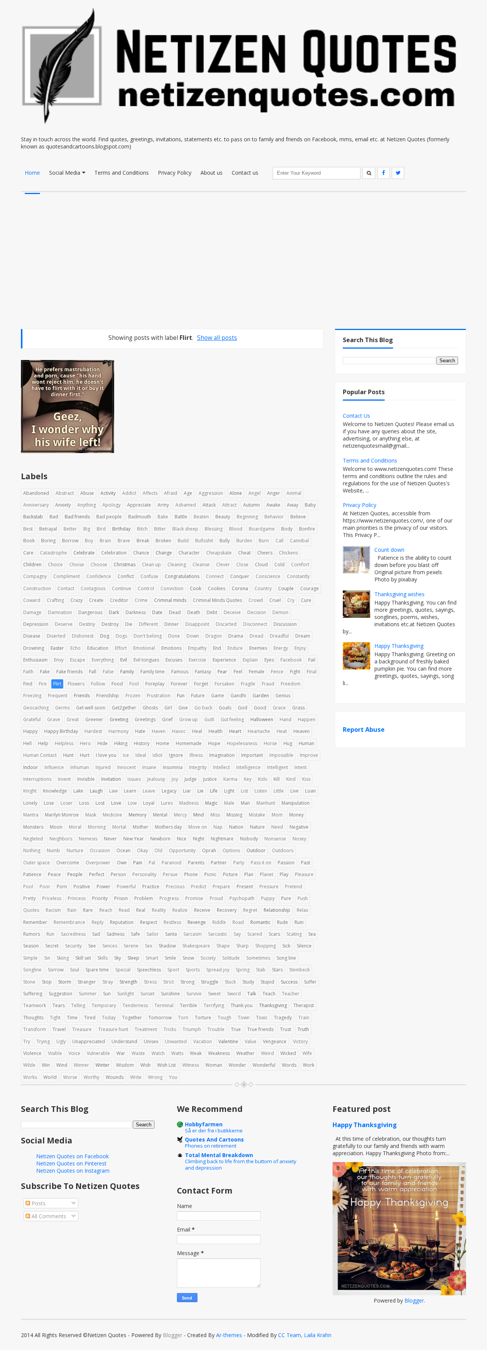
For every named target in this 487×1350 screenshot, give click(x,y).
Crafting (55, 600)
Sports (193, 969)
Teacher (290, 993)
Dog (104, 636)
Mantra (30, 815)
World (50, 1077)
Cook (195, 588)
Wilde (29, 1065)
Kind (291, 779)
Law (113, 791)
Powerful (126, 886)
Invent (64, 779)
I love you (106, 755)
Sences (109, 946)
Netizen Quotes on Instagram (73, 1170)
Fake (45, 671)
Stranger (87, 982)
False (108, 671)
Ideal (140, 755)
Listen (261, 791)
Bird (101, 529)
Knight (30, 791)
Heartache (259, 731)
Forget (201, 684)
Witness (190, 1065)
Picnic (210, 874)
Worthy (91, 1077)
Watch (158, 1053)
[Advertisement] (243, 249)
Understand (124, 1041)
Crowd (255, 600)
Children (32, 564)
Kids (262, 779)
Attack (209, 505)
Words (289, 1065)
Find (27, 684)
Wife (307, 1053)
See (92, 946)
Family (127, 671)
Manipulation (296, 803)
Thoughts (33, 1017)
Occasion (100, 850)
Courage (309, 588)
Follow (98, 684)
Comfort (300, 564)
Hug (287, 743)
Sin (47, 958)
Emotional (144, 648)
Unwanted (176, 1041)
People (75, 874)
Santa (171, 934)
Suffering (32, 993)
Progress (169, 898)
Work (308, 1065)
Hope (214, 743)
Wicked (288, 1053)
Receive (202, 910)
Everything (103, 660)
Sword (234, 993)
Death (193, 612)
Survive (194, 993)
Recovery (227, 910)
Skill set (83, 958)
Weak (196, 1053)
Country (263, 588)
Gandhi (238, 695)
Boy (89, 540)
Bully (225, 540)
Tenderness (135, 1005)
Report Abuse (364, 729)
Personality (144, 874)
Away (292, 505)
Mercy (180, 815)
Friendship (107, 695)
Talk (251, 993)
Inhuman (79, 767)
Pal (152, 862)
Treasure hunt (113, 1029)
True (236, 1029)
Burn (264, 540)
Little (279, 791)
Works (30, 1077)
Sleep (133, 958)
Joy (175, 779)
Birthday (121, 529)
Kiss (306, 779)
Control (146, 588)
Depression (35, 624)
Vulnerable (98, 1053)
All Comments (48, 1216)
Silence (304, 946)
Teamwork (34, 1005)
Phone (191, 874)
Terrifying (214, 1005)
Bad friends (77, 516)
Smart (152, 958)
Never (110, 838)
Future (198, 695)
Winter (102, 1065)
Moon (56, 827)
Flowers (76, 684)
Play (284, 874)
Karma (230, 779)
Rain (71, 910)
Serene (131, 946)
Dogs (121, 636)
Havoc (179, 731)
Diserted (56, 636)
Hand (285, 719)
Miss (215, 815)
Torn (183, 1017)
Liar (187, 791)
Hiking (120, 743)
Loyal (148, 803)
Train (303, 1017)
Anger (273, 493)
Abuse (87, 493)
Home (32, 172)
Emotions (171, 648)
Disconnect (255, 624)
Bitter (160, 529)
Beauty (222, 516)
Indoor (30, 767)
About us (212, 172)
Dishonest (83, 636)
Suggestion (60, 993)
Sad (96, 934)
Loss (84, 803)
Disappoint (197, 624)
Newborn (160, 838)
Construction (37, 588)
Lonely (30, 803)
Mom (277, 815)
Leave (149, 791)
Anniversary (36, 505)
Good (260, 707)
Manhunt (265, 803)
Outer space (36, 862)
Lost (100, 803)
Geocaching (36, 707)
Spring (243, 969)
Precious (175, 886)
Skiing (63, 958)
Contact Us (356, 415)
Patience (32, 874)
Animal (293, 493)
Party (238, 862)
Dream (302, 636)
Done (174, 636)
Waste (138, 1053)
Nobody (249, 838)
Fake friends (69, 671)
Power (103, 886)
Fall (92, 671)
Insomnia (173, 767)
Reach (105, 910)
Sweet (214, 993)
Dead (175, 612)
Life (214, 791)
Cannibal (299, 540)
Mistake (257, 815)
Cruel (275, 600)
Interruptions (37, 779)
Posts (38, 1203)
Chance (141, 552)
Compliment (66, 576)
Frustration (158, 695)
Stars (277, 969)
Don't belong (148, 636)
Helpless (64, 743)
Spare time (97, 969)
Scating (294, 934)
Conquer (239, 576)
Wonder (237, 1065)
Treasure (82, 1029)
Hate (140, 731)
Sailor (152, 934)
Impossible (281, 755)
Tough (224, 1017)
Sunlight (125, 993)
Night (198, 838)
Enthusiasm (35, 660)
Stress (150, 982)
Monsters (33, 827)
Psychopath (242, 898)
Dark (114, 612)
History (142, 743)
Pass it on (261, 862)
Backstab (33, 516)
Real (140, 910)
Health (215, 731)
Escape (77, 660)
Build (183, 540)
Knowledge (55, 791)
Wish (145, 1065)
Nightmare (222, 838)
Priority (100, 898)
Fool (134, 684)
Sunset (147, 993)
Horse (270, 743)
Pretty (29, 898)
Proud (216, 898)
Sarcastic (217, 934)
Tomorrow (160, 1017)
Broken (163, 540)
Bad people (109, 516)
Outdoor (256, 850)
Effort (121, 648)
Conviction (172, 588)
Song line (286, 958)
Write (136, 1077)
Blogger (414, 1300)
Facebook (291, 660)
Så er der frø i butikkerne (214, 1130)
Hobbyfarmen (204, 1124)
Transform (34, 1029)
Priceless (51, 898)
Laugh (96, 791)
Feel (238, 671)
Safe (135, 934)
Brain (105, 540)
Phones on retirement (210, 1145)
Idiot (157, 755)
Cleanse (201, 564)
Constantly (298, 576)
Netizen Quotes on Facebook (72, 1156)
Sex (148, 946)
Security (73, 946)
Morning (97, 827)
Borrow (70, 540)
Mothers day (168, 827)
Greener (94, 719)
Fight (295, 671)
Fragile (248, 684)
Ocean (123, 850)
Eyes (269, 660)
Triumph (192, 1029)
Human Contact (40, 755)
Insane (149, 767)
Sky (117, 958)
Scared (254, 934)
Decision (256, 612)
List (244, 791)
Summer (88, 993)
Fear (222, 671)
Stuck (230, 982)
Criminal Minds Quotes (217, 600)
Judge (191, 779)
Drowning (33, 648)
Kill (277, 779)
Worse (70, 1077)
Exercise (197, 660)
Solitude (231, 958)
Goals (225, 707)
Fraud (268, 684)
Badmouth (139, 516)
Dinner (171, 624)
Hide (102, 743)
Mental (160, 815)
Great (73, 719)
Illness (196, 755)
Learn (130, 791)
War (120, 1053)
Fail (311, 660)
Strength (128, 982)
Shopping (265, 946)
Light (229, 791)
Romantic (260, 922)
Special (123, 969)
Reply (97, 922)
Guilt (209, 719)
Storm (64, 982)
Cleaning (176, 564)
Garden (261, 695)
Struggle (209, 982)
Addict (129, 493)
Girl (168, 707)
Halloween (261, 719)
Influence (54, 767)
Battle (181, 516)
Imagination (222, 755)
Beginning (247, 516)
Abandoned (36, 493)
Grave (53, 719)
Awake (273, 505)
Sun (107, 993)
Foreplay (154, 684)
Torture (203, 1017)
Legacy (169, 791)
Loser (66, 803)
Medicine (112, 815)
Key (247, 779)
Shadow (167, 946)
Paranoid (171, 862)
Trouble (215, 1029)
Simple (30, 958)
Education (97, 648)
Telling (78, 1005)
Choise (76, 564)
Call (279, 540)
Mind (198, 815)
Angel (254, 493)
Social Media (64, 172)
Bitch (142, 529)
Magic (211, 803)
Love (116, 803)
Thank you (242, 1005)
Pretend (293, 886)
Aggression (211, 493)
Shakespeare (196, 946)
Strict (168, 982)
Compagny (35, 576)
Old (158, 850)
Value (250, 1041)
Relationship (277, 910)
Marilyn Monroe (62, 815)
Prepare (221, 886)
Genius (282, 695)
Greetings (145, 719)
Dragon (213, 636)
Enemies (258, 648)
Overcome (67, 862)
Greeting (119, 719)
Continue (121, 588)
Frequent (57, 695)
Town (244, 1017)
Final (312, 671)
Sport (173, 969)
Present (245, 886)
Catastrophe (53, 552)
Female (256, 671)
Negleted (33, 838)
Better (70, 529)
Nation (236, 827)
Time (72, 1017)
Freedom (291, 684)
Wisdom (125, 1065)
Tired (89, 1017)
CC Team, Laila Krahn (304, 1335)
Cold (279, 564)
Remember (35, 922)
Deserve (64, 624)
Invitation (111, 779)
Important (252, 755)
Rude (282, 922)
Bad (53, 516)
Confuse (149, 576)
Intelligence (248, 767)
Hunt (68, 755)
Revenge (197, 922)
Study (248, 982)
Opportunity (182, 850)
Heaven (301, 731)
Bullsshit (204, 540)
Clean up (151, 564)
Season (31, 946)
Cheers (264, 552)
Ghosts (150, 707)
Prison (121, 898)
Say (237, 934)
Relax (302, 910)
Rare (88, 910)
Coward (31, 600)
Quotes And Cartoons (214, 1139)
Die (128, 624)
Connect (215, 576)
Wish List (166, 1065)
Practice (150, 886)
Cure (306, 600)
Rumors (31, 934)
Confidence (98, 576)
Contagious (93, 588)
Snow (188, 958)
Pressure (269, 886)
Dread (256, 636)
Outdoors (282, 850)
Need (277, 827)
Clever (223, 564)
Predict (198, 886)
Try (26, 1041)
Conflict (126, 576)
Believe (298, 516)
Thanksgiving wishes (399, 594)
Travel (59, 1029)
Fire (43, 684)
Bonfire (307, 529)
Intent (300, 767)
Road (238, 922)
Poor (45, 886)
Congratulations (182, 576)
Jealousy (156, 779)
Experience (224, 660)
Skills (102, 958)
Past (305, 862)
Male (229, 803)
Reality (159, 910)
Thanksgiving (273, 1005)
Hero (85, 743)
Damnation (60, 612)
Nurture (75, 850)
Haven (159, 731)
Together (132, 1017)
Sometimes (258, 958)
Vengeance (274, 1041)
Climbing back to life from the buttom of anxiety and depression (240, 1164)
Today (109, 1017)
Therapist (303, 1005)
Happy (30, 731)
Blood (235, 529)
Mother (140, 827)
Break (143, 540)
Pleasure (304, 874)
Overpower (98, 862)
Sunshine (170, 993)
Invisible (86, 779)
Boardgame (262, 529)
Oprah (209, 850)
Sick (286, 946)
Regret (250, 910)
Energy (281, 648)
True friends (260, 1029)
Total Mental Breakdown (219, 1155)
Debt (212, 612)
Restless (172, 922)
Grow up (188, 719)
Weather (245, 1053)
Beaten (201, 516)
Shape (223, 946)
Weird (267, 1053)
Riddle (219, 922)
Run (50, 934)
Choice (55, 564)
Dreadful (279, 636)
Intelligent (277, 767)
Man (245, 803)
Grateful (32, 719)
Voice (74, 1053)
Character (189, 552)
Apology (111, 505)
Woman (213, 1065)
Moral (75, 827)
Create (96, 600)
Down (192, 636)
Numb (53, 850)
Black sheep (185, 529)
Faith (28, 671)
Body (287, 529)
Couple (286, 588)
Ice (126, 755)
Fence (277, 671)
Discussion (285, 624)
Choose (99, 564)
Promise (194, 898)
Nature (257, 827)
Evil (123, 660)
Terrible (188, 1005)
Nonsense (275, 838)
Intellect (221, 767)
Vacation (202, 1041)
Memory (137, 815)
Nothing (31, 850)
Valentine (228, 1041)
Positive (81, 886)
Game (217, 695)
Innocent (126, 767)
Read (124, 910)
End (217, 648)
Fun (181, 695)
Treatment (146, 1029)
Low (132, 803)
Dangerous (90, 612)
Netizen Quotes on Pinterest (71, 1163)
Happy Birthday (61, 731)
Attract (229, 505)
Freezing (32, 695)
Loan (310, 791)
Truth (303, 1029)
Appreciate (139, 505)
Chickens (288, 552)
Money (296, 815)
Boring (48, 540)
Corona (240, 588)
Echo (75, 648)
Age (188, 493)
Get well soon (90, 707)
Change (164, 552)
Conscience (268, 576)
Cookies (216, 588)
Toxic (261, 1017)
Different (148, 624)
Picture (230, 874)
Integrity (198, 767)
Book (29, 540)
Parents (196, 862)
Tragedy (283, 1017)
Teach (269, 993)
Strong (187, 982)
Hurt (84, 755)
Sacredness (73, 934)
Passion (286, 862)
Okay (142, 850)
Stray (107, 982)
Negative (299, 827)
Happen (306, 719)
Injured (103, 767)
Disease (31, 636)
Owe (122, 862)
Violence (32, 1053)
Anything (86, 505)
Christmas (124, 564)
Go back (203, 707)
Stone (29, 982)
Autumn (251, 505)
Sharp (242, 946)
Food (117, 684)
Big (86, 529)
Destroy (110, 624)
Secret (52, 946)
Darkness (136, 612)
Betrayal (48, 529)
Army (163, 505)
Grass (298, 707)
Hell (27, 743)
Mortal (119, 827)
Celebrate (84, 552)
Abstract (65, 493)
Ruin (299, 922)
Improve (309, 755)
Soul (74, 969)
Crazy (76, 600)
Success (289, 982)
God (242, 707)
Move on (197, 827)
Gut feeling (232, 719)
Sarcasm (192, 934)
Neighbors (60, 838)
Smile (170, 958)
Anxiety (63, 505)
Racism (53, 910)
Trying (43, 1041)
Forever (179, 684)
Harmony (118, 731)
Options (231, 850)
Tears (59, 1005)
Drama (235, 636)
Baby (310, 505)
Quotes (31, 910)
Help (43, 743)
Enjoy (300, 648)
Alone (235, 493)
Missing (234, 815)
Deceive (232, 612)
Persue (170, 874)
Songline (32, 969)
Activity (108, 493)
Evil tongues (146, 660)
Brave (124, 540)
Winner (81, 1065)
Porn (62, 886)
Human (306, 743)
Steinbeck (299, 969)
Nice (181, 838)
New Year (133, 838)
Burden (244, 540)
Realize (180, 910)
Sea (312, 934)
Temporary (104, 1005)
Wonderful (264, 1065)
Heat (282, 731)
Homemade (189, 743)
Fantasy (203, 671)
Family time (152, 671)
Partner (219, 862)
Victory (300, 1041)
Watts (177, 1053)
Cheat (244, 552)
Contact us (245, 172)
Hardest (93, 731)
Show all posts (217, 338)
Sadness (115, 934)
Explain (250, 660)
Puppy (268, 898)
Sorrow (56, 969)
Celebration (114, 552)
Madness (189, 803)
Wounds (115, 1077)
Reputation (122, 922)
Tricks (170, 1029)
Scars (274, 934)
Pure (286, 898)
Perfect (96, 874)
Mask (90, 815)
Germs (62, 707)
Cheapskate (219, 552)
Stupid (267, 982)
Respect (148, 922)
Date (157, 612)
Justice (210, 779)
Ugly (61, 1041)
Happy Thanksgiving (398, 645)
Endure (235, 648)
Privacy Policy (174, 172)
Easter (57, 648)
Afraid (170, 493)
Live (294, 791)
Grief (167, 719)
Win (46, 1065)
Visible (55, 1053)
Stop (47, 982)
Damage (32, 612)
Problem (143, 898)
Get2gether (124, 707)
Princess (77, 898)
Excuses (174, 660)
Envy (59, 660)
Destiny (87, 624)
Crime (141, 600)
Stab (261, 969)
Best (28, 529)
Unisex (151, 1041)
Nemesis (88, 838)
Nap (218, 827)
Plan (248, 874)
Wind (61, 1065)
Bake (163, 516)
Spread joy (217, 969)
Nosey (299, 838)
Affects (150, 493)
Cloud (261, 564)
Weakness (219, 1053)
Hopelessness (242, 743)
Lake (78, 791)
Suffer (310, 982)
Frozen (133, 695)
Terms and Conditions (121, 172)
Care (28, 552)
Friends (82, 695)
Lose (49, 803)
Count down (389, 549)
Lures (167, 803)
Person (118, 874)
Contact (65, 588)
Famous (179, 671)
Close (242, 564)
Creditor (119, 600)
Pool (28, 886)
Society (208, 958)
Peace (54, 874)
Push (303, 898)
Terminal (163, 1005)
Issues (134, 779)
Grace (279, 707)
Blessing (214, 529)
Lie (200, 791)
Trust (285, 1029)
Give (183, 707)
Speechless (149, 969)
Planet (266, 874)
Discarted (226, 624)
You (173, 1077)
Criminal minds (170, 600)
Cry (290, 600)
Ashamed (185, 505)
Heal (197, 731)
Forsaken (224, 684)
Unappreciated (88, 1041)
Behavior (274, 516)
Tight (55, 1017)
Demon (280, 612)
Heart (235, 731)
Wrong (155, 1077)
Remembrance (69, 922)
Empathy (197, 648)
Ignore (176, 755)
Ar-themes (229, 1335)
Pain (137, 862)
